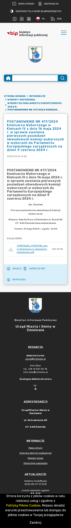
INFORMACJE (37, 96)
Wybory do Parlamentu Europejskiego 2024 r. (34, 105)
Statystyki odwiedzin (35, 463)
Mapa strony (26, 3)
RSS (59, 18)
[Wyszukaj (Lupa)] (62, 78)
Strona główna (15, 96)
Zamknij (35, 522)
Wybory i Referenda (21, 99)
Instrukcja (51, 3)
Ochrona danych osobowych (36, 453)
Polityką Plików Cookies (23, 505)
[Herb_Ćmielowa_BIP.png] (35, 54)
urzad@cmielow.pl (35, 359)
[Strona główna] (8, 78)
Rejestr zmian (35, 458)
